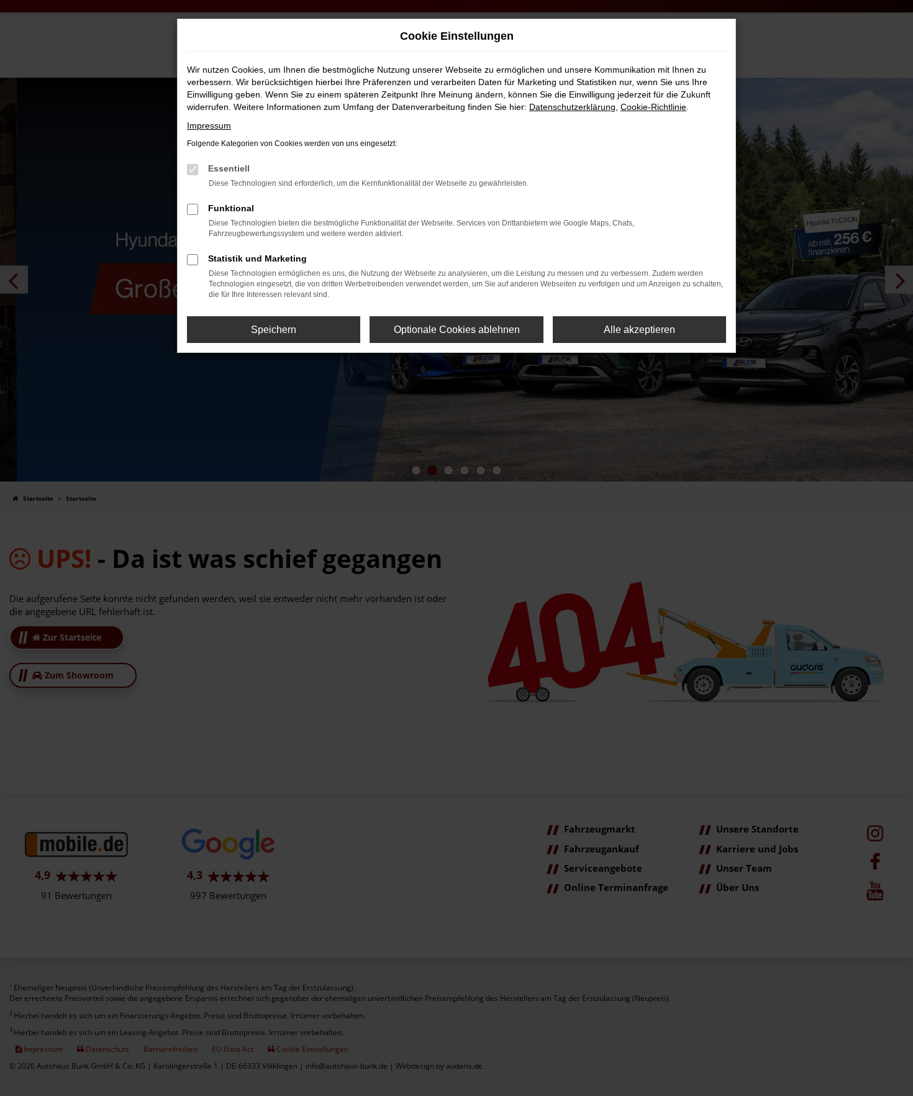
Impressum (209, 125)
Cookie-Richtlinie (653, 107)
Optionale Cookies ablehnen (457, 329)
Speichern (273, 329)
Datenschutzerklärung (572, 107)
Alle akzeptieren (639, 329)
